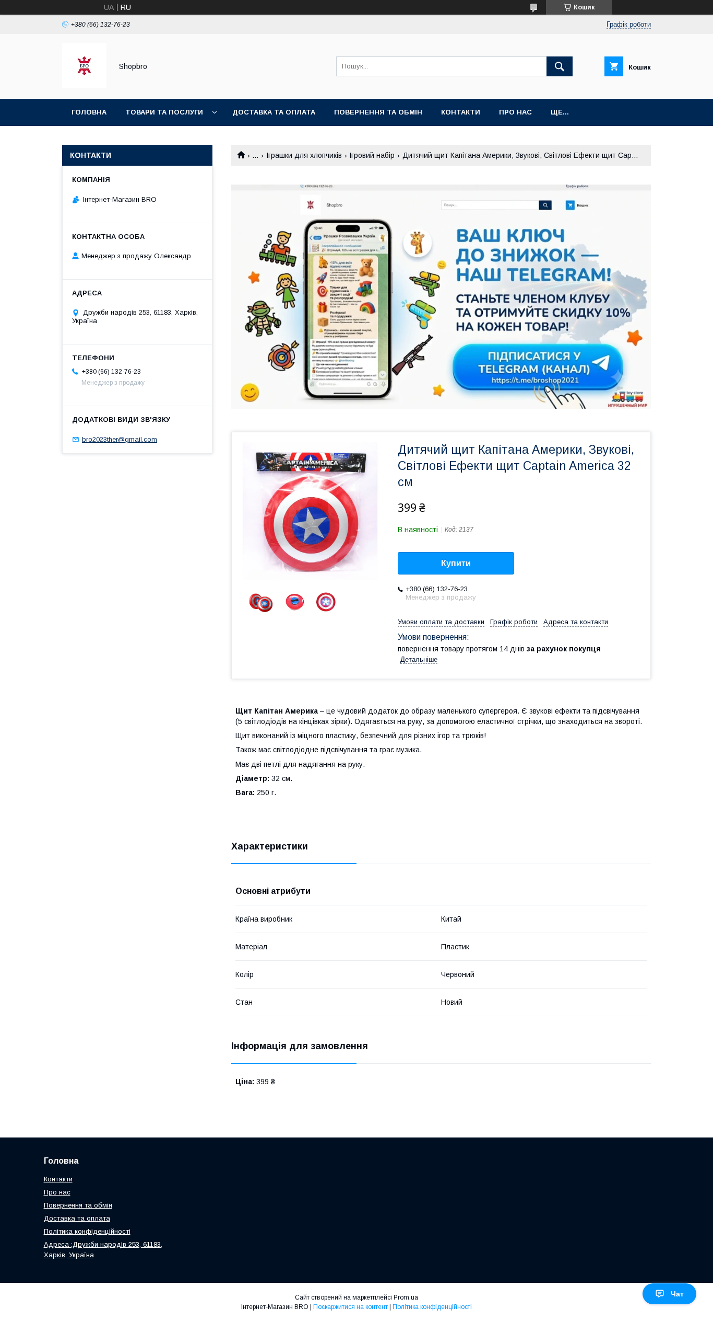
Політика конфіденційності (87, 1231)
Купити (456, 563)
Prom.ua (406, 1297)
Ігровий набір (372, 155)
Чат (677, 1294)
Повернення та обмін (78, 1205)
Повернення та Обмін (378, 112)
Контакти (460, 112)
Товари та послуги (164, 112)
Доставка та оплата (273, 112)
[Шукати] (559, 66)
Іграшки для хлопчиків (304, 155)
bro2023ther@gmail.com (119, 439)
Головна (89, 112)
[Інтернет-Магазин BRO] (84, 85)
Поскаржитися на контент (350, 1307)
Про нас (515, 112)
